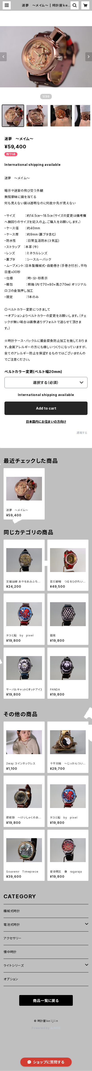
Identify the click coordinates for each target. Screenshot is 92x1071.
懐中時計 (10, 952)
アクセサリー (13, 938)
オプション (11, 979)
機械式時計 (12, 911)
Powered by (41, 1028)
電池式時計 (12, 924)
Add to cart (46, 408)
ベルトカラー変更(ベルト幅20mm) (33, 371)
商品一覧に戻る (46, 1000)
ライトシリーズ (14, 965)
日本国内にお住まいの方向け (46, 421)
